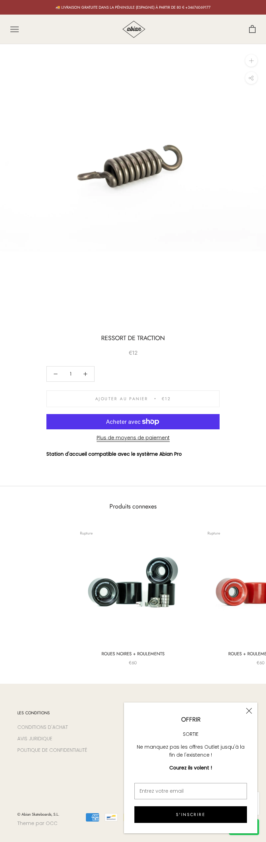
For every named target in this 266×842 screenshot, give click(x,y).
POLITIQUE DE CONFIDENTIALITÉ (52, 750)
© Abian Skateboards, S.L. (38, 814)
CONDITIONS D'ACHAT (42, 727)
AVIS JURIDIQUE (34, 738)
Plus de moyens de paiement (133, 437)
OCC (51, 823)
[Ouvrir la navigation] (14, 29)
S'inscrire (190, 814)
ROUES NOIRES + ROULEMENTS (133, 653)
